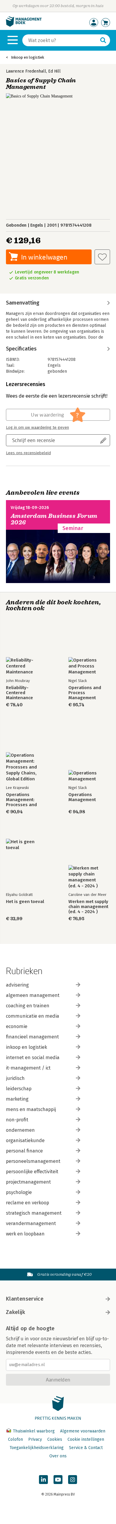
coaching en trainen (27, 1005)
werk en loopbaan (25, 1234)
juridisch (15, 1078)
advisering (17, 985)
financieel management (32, 1037)
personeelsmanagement (33, 1161)
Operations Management (82, 797)
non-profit (17, 1120)
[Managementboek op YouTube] (58, 1479)
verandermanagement (31, 1223)
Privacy (35, 1439)
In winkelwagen (44, 257)
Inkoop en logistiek (27, 57)
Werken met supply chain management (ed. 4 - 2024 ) (88, 906)
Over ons (58, 1456)
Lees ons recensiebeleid (28, 453)
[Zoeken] (103, 40)
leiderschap (19, 1088)
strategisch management (34, 1213)
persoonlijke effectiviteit (32, 1171)
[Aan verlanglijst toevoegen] (102, 256)
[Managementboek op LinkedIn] (43, 1479)
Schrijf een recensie (33, 440)
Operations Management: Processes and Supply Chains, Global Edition (21, 799)
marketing (17, 1099)
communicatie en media (32, 1016)
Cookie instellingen (86, 1439)
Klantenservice (24, 1299)
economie (16, 1026)
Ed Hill (54, 71)
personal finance (24, 1151)
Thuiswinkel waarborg (34, 1431)
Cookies (54, 1439)
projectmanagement (28, 1182)
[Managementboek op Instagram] (72, 1479)
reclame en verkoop (27, 1203)
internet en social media (32, 1057)
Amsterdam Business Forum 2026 (54, 519)
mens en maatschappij (31, 1109)
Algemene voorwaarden (82, 1431)
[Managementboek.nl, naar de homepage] (24, 25)
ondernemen (20, 1130)
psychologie (19, 1192)
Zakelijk (15, 1312)
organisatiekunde (25, 1140)
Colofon (15, 1439)
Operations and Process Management (84, 692)
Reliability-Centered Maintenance (19, 692)
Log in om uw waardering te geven (37, 427)
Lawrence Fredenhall (26, 71)
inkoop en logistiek (26, 1047)
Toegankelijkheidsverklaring (37, 1447)
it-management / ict (28, 1068)
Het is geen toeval (25, 901)
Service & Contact (86, 1447)
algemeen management (32, 995)
